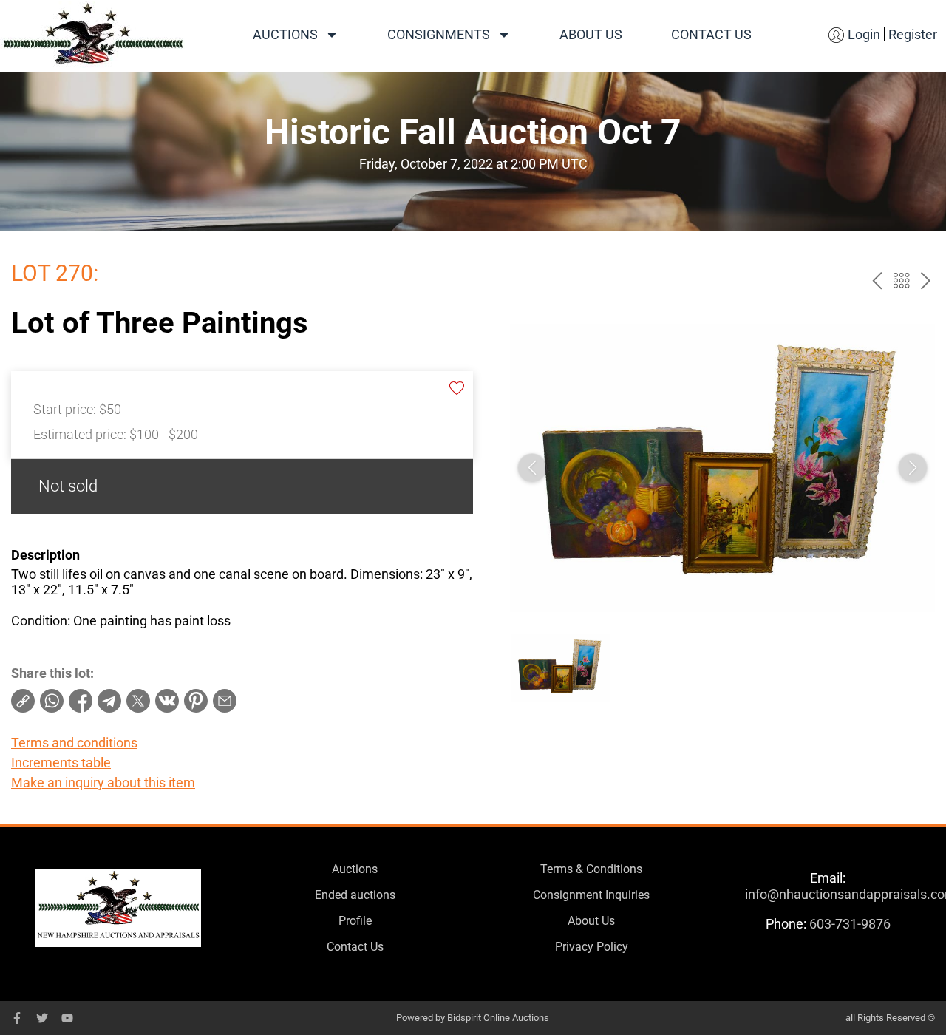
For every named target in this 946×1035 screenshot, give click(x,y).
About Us (590, 34)
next (925, 280)
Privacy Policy (591, 947)
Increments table (61, 762)
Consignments (438, 34)
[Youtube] (67, 1018)
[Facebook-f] (17, 1018)
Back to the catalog (901, 280)
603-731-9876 (850, 924)
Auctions (285, 34)
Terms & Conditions (591, 869)
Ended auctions (355, 895)
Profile (355, 921)
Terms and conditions (74, 742)
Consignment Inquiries (591, 895)
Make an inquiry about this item (103, 782)
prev (877, 280)
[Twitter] (42, 1018)
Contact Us (711, 34)
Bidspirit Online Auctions (498, 1017)
